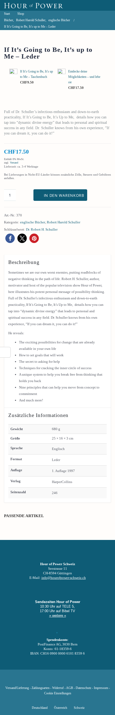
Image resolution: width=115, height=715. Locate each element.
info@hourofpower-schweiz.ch (63, 578)
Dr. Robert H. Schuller (41, 229)
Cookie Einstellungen (57, 693)
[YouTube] (48, 680)
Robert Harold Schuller (63, 222)
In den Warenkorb (64, 195)
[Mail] (85, 680)
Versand (14, 162)
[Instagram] (57, 680)
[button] (10, 238)
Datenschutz (83, 688)
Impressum (101, 688)
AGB (69, 688)
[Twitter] (39, 680)
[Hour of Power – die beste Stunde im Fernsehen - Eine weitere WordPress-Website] (33, 5)
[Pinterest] (67, 680)
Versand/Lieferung (17, 688)
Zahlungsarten (40, 688)
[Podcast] (76, 680)
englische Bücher (32, 222)
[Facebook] (30, 680)
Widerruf (58, 688)
